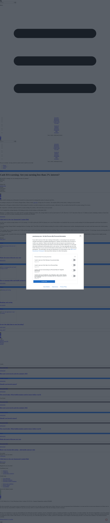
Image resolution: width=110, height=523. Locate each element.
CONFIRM (44, 281)
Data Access (55, 286)
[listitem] (55, 256)
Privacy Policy (63, 286)
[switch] (74, 260)
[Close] (80, 236)
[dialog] (55, 261)
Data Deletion (46, 286)
